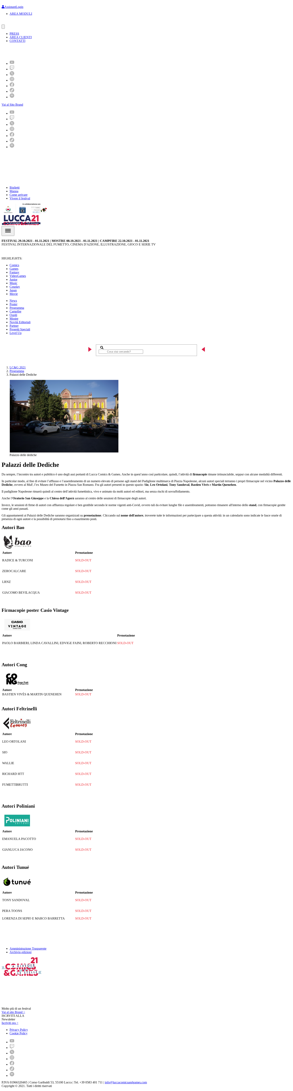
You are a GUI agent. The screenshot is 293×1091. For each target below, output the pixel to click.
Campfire (15, 311)
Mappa (14, 191)
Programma (17, 307)
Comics (14, 265)
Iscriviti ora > (10, 1023)
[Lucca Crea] (11, 22)
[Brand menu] (3, 27)
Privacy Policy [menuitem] (19, 1029)
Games (14, 268)
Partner (14, 325)
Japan (13, 290)
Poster (13, 304)
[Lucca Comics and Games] (50, 51)
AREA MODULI (21, 13)
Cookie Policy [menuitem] (19, 1033)
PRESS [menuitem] (14, 33)
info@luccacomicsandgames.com (126, 1082)
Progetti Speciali (20, 329)
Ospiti (13, 315)
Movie (14, 294)
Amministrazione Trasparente (28, 948)
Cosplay (15, 286)
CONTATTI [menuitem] (17, 40)
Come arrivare (19, 194)
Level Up (16, 333)
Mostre (14, 318)
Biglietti (15, 187)
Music (13, 283)
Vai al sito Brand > (13, 1012)
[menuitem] (12, 63)
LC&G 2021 (18, 367)
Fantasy (14, 272)
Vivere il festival (20, 198)
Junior (13, 279)
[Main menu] (8, 231)
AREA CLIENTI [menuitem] (21, 37)
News (13, 300)
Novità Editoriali (20, 322)
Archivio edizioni (20, 952)
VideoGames (18, 276)
